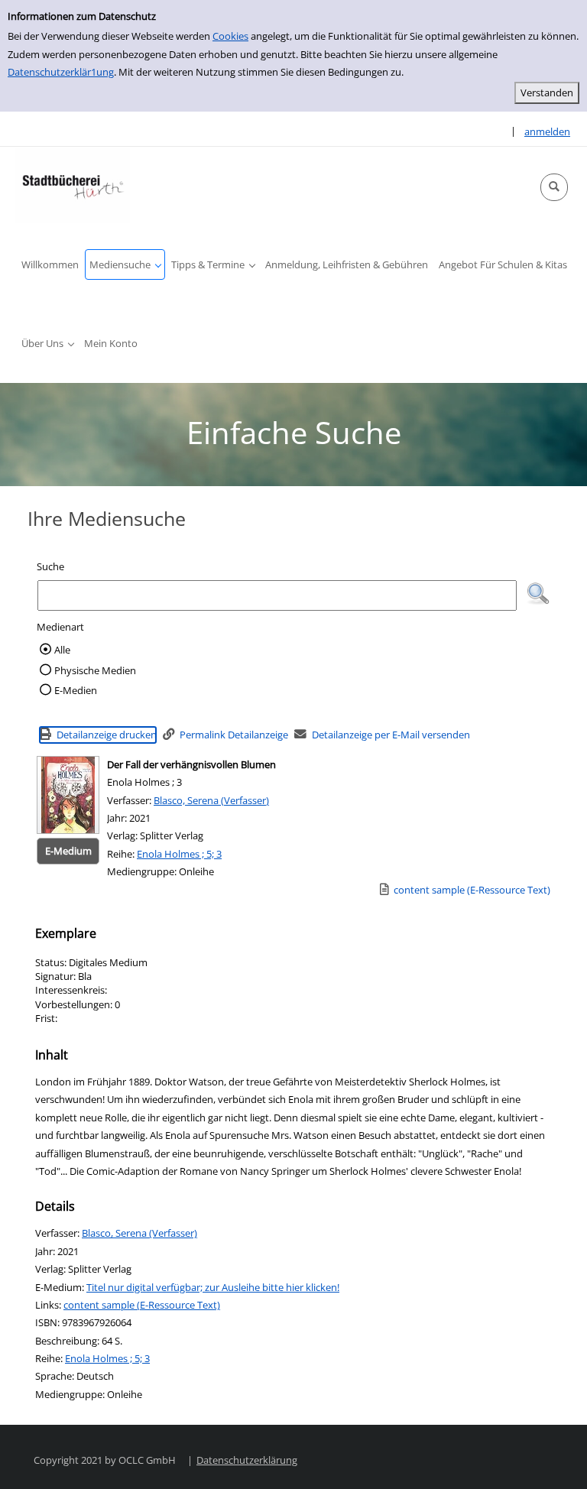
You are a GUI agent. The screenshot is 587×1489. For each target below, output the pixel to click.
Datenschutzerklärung (246, 1460)
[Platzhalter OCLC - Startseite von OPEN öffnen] (72, 185)
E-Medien (75, 690)
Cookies (230, 36)
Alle (62, 650)
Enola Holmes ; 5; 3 (179, 854)
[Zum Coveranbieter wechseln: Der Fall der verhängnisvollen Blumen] (68, 795)
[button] (554, 187)
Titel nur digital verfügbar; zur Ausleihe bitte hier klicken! (212, 1287)
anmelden (547, 131)
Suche (50, 566)
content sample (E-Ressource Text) (141, 1305)
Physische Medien (95, 670)
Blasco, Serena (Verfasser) (211, 800)
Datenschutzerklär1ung (61, 72)
